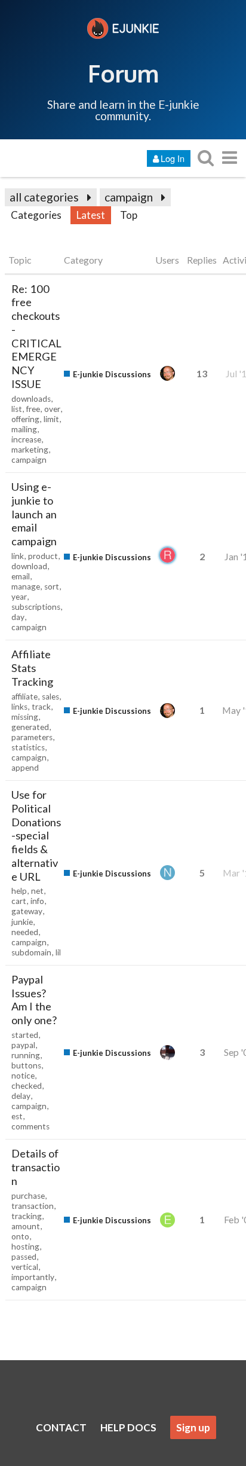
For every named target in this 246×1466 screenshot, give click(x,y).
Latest (90, 215)
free (33, 409)
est (17, 1116)
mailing (24, 429)
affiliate (24, 696)
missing (24, 717)
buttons (26, 1065)
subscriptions (35, 607)
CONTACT (61, 1427)
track (41, 706)
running (25, 1055)
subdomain (31, 952)
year (19, 596)
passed (23, 1257)
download (29, 566)
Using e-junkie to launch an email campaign (34, 514)
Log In (172, 158)
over (52, 409)
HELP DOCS (128, 1427)
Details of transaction (35, 1167)
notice (23, 1075)
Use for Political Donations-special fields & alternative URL (36, 835)
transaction (32, 1206)
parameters (32, 737)
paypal (23, 1045)
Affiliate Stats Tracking (32, 668)
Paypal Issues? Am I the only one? (34, 1000)
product (43, 556)
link (17, 556)
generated (30, 727)
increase (26, 439)
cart (18, 901)
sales (50, 696)
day (17, 617)
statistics (28, 747)
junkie (22, 922)
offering (25, 419)
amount (25, 1226)
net (37, 891)
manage (25, 586)
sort (51, 586)
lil (58, 952)
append (25, 767)
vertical (24, 1267)
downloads (31, 399)
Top (128, 215)
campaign (128, 197)
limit (51, 419)
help (19, 891)
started (24, 1035)
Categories (36, 215)
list (16, 409)
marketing (29, 449)
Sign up (193, 1427)
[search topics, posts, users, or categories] (205, 157)
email (20, 576)
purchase (28, 1196)
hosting (25, 1246)
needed (24, 932)
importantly (32, 1277)
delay (20, 1096)
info (37, 901)
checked (26, 1086)
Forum (123, 73)
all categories (44, 197)
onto (20, 1236)
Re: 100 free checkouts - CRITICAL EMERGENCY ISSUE (36, 336)
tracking (26, 1216)
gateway (26, 911)
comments (30, 1126)
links (19, 706)
